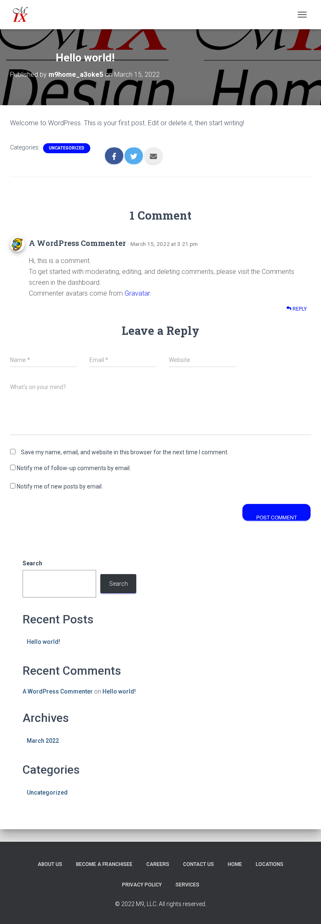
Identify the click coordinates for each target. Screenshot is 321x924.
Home (235, 864)
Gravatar (137, 293)
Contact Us (198, 864)
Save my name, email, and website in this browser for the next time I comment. (125, 452)
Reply (299, 309)
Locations (269, 864)
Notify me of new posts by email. (60, 486)
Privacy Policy (142, 885)
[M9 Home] (23, 14)
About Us (50, 864)
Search (32, 563)
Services (187, 885)
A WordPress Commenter (77, 243)
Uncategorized (66, 148)
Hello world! (43, 641)
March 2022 (43, 740)
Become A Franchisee (104, 864)
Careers (157, 864)
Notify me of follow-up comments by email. (74, 468)
